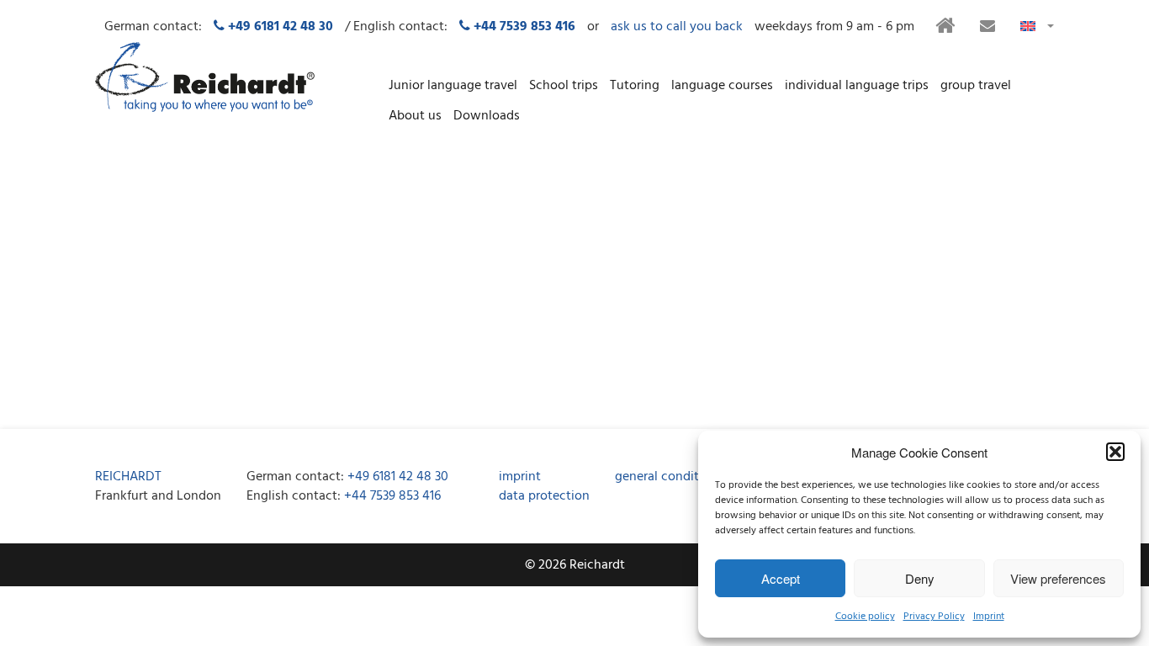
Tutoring (634, 85)
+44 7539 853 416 (392, 495)
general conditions (669, 476)
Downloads (486, 115)
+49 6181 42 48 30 (397, 476)
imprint (520, 476)
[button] (1115, 451)
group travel (975, 85)
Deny (920, 578)
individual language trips (857, 85)
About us (415, 115)
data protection (544, 495)
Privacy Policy (934, 616)
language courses (722, 85)
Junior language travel (453, 85)
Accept (780, 578)
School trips (563, 85)
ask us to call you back (677, 26)
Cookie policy (865, 616)
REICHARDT (128, 476)
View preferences (1058, 578)
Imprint (988, 616)
